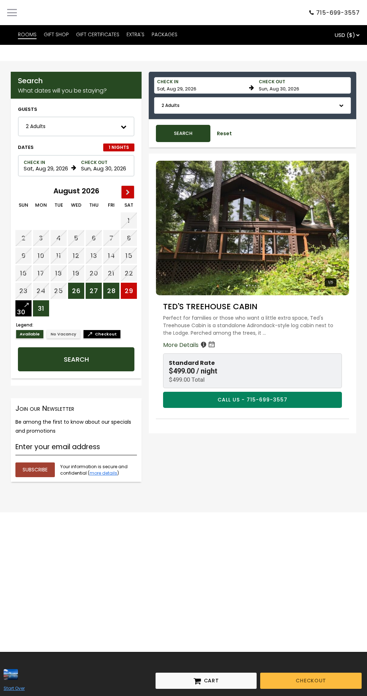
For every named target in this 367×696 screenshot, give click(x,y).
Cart (206, 681)
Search (76, 359)
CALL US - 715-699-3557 (252, 399)
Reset (224, 133)
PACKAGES (164, 34)
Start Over (14, 688)
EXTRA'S (135, 34)
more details (103, 473)
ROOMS (27, 34)
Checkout (311, 680)
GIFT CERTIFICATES (97, 34)
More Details (181, 345)
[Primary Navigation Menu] (12, 12)
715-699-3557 (338, 13)
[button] (76, 126)
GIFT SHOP (56, 34)
